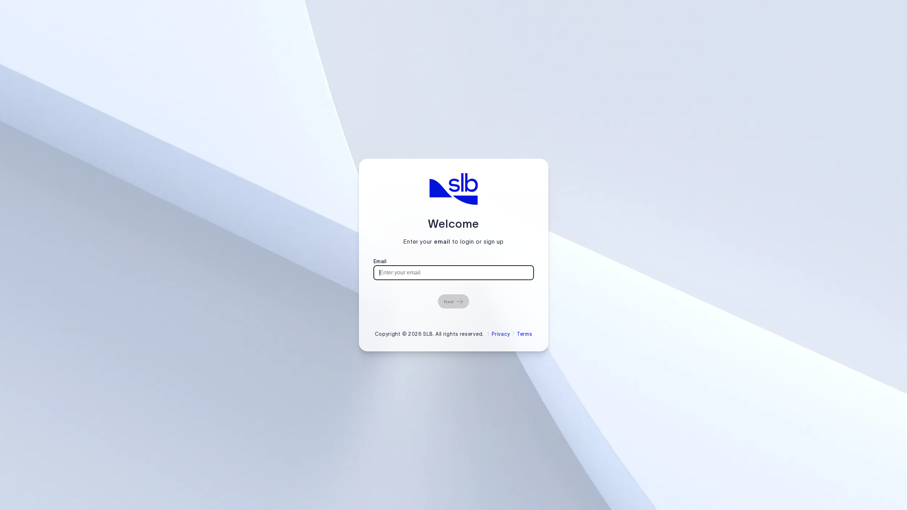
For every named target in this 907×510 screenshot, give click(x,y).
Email (380, 261)
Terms (525, 334)
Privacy (501, 334)
